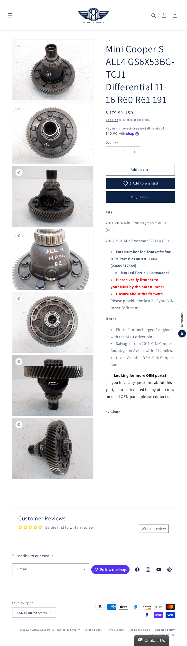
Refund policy (93, 629)
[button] (10, 15)
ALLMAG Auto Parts (42, 629)
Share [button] (115, 411)
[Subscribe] (83, 569)
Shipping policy (165, 629)
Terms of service (140, 629)
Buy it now (140, 197)
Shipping (112, 119)
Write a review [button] (154, 528)
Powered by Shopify (67, 629)
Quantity (112, 142)
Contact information (162, 635)
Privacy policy (116, 629)
